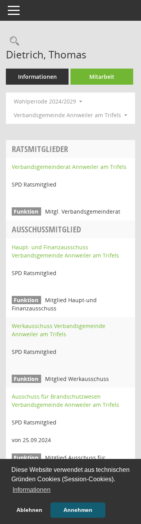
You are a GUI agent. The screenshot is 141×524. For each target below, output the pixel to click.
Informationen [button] (32, 489)
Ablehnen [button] (29, 510)
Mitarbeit (101, 76)
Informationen (37, 76)
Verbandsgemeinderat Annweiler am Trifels (69, 166)
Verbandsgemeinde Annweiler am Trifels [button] (68, 115)
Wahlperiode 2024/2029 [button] (46, 101)
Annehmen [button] (77, 510)
